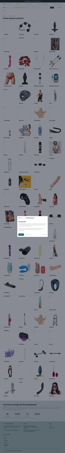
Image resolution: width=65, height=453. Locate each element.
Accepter (21, 234)
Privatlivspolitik (45, 234)
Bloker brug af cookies (29, 234)
